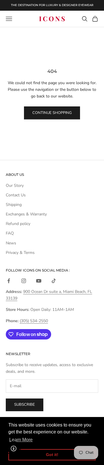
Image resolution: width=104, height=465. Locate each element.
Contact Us (16, 195)
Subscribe (24, 404)
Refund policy (18, 223)
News (11, 243)
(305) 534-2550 (34, 321)
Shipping (14, 204)
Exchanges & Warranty (26, 214)
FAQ (10, 233)
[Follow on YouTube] (39, 281)
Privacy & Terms (20, 252)
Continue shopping (52, 112)
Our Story (15, 185)
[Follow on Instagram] (24, 281)
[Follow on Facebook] (9, 281)
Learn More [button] (21, 439)
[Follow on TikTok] (54, 281)
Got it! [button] (52, 454)
